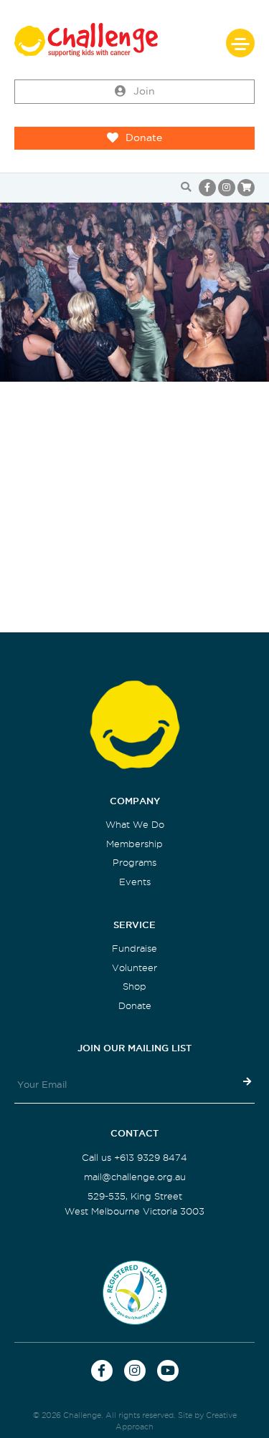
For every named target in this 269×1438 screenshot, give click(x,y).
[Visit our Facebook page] (207, 187)
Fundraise (134, 948)
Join (144, 91)
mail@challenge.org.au (135, 1177)
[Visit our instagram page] (226, 187)
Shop (134, 986)
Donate (144, 137)
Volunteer (134, 968)
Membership (134, 844)
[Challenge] (134, 40)
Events (135, 882)
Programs (134, 862)
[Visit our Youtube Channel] (168, 1370)
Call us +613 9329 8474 (134, 1157)
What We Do (134, 824)
